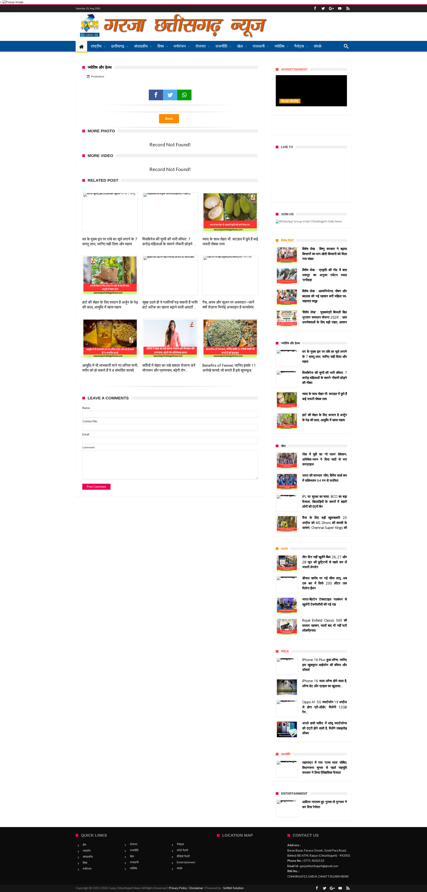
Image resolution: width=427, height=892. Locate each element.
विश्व (85, 862)
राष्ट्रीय (87, 850)
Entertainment (186, 862)
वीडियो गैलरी (183, 856)
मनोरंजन (87, 868)
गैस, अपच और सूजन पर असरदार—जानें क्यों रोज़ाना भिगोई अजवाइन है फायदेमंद (228, 304)
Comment (88, 447)
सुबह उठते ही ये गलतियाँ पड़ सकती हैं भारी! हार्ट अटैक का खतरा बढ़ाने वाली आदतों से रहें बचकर (170, 305)
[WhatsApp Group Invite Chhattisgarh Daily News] (311, 222)
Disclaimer (196, 888)
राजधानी (134, 862)
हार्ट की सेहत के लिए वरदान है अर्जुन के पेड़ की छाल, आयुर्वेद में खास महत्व (110, 304)
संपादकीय (88, 856)
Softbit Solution (233, 888)
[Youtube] (339, 8)
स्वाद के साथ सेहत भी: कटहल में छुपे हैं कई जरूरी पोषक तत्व (230, 241)
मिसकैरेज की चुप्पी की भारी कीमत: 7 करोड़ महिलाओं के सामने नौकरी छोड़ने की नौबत (169, 241)
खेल (132, 856)
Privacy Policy (178, 888)
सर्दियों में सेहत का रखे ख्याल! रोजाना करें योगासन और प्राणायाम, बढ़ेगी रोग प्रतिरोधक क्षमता (168, 368)
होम (84, 844)
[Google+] (331, 8)
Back (169, 118)
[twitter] (170, 95)
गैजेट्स (180, 844)
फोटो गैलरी (182, 850)
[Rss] (347, 8)
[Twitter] (323, 8)
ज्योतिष (133, 868)
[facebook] (156, 95)
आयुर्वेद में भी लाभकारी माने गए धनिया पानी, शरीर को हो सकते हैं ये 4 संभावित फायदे (110, 368)
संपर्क (179, 868)
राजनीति (134, 850)
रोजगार (133, 844)
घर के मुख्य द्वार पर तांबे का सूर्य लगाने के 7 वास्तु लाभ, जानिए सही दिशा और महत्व (109, 241)
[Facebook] (314, 8)
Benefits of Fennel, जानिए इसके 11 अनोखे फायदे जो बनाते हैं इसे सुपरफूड (229, 368)
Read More (290, 101)
